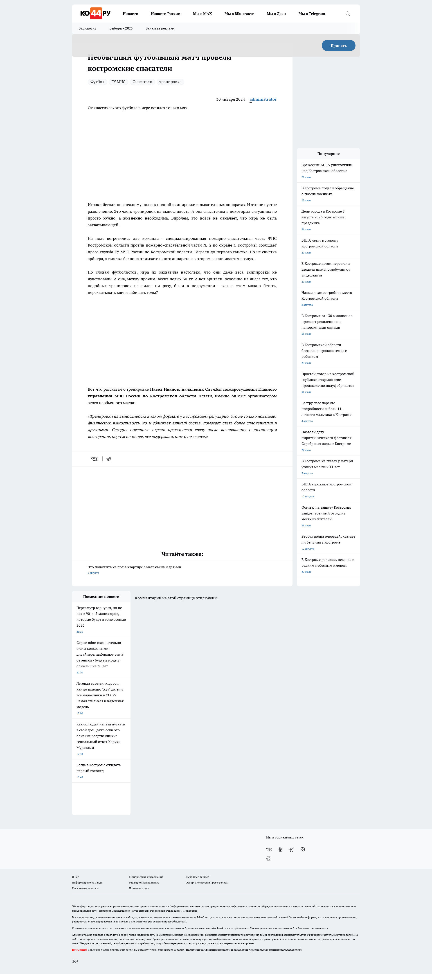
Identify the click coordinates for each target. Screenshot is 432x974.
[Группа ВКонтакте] (268, 849)
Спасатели (142, 81)
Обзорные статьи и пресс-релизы (207, 882)
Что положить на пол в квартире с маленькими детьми (134, 569)
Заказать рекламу (160, 28)
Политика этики (139, 888)
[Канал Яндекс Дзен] (302, 849)
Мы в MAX (202, 13)
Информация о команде (87, 882)
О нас (75, 877)
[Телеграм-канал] (291, 849)
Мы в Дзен (276, 13)
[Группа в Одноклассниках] (280, 849)
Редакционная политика (144, 882)
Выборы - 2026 (121, 28)
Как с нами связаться (85, 888)
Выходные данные (197, 877)
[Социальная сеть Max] (268, 858)
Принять (339, 45)
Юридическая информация (146, 877)
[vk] (95, 459)
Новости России (165, 13)
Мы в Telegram (312, 13)
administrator (263, 99)
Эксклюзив (88, 28)
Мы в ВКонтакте (239, 13)
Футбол (97, 81)
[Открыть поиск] (347, 13)
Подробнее (190, 910)
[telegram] (110, 459)
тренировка (170, 81)
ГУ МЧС (118, 81)
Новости (130, 13)
